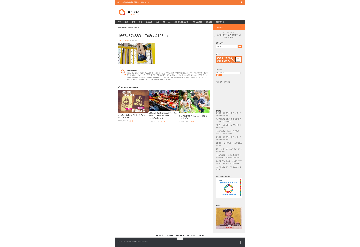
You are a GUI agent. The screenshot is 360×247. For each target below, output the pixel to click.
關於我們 (209, 22)
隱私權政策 (159, 235)
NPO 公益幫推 (197, 22)
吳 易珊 (131, 121)
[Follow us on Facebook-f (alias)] (241, 27)
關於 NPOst (145, 2)
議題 (126, 22)
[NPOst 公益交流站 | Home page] (129, 12)
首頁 (118, 2)
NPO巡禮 (169, 235)
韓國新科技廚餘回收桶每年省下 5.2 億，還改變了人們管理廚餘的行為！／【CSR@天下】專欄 (163, 115)
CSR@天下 (163, 121)
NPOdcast (166, 22)
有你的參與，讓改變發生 (130, 2)
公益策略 (149, 22)
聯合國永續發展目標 (181, 22)
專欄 (140, 22)
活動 (157, 22)
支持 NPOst (220, 22)
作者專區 (201, 235)
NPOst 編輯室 (124, 41)
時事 (119, 22)
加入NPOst (180, 235)
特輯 (133, 22)
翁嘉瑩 (193, 121)
